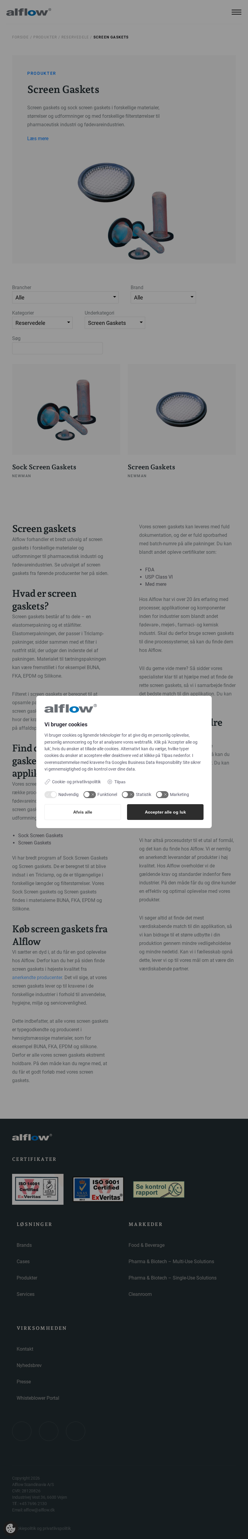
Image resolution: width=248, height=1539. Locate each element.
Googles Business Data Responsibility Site (151, 762)
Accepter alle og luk (165, 812)
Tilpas (120, 781)
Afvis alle (82, 812)
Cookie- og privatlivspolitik (76, 781)
